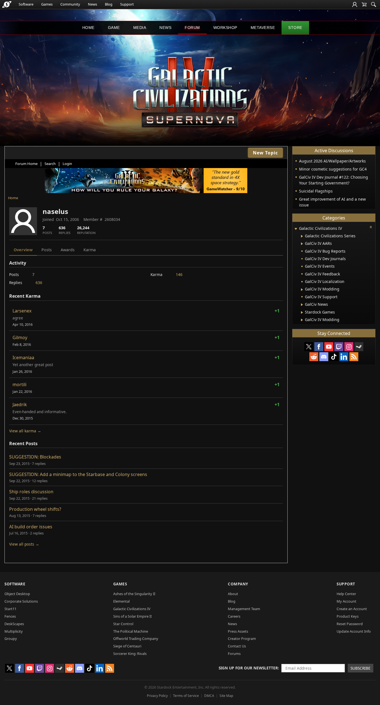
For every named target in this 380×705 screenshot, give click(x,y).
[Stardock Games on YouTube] (329, 347)
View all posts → (24, 544)
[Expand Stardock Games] (302, 312)
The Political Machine (130, 631)
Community (70, 4)
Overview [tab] (23, 249)
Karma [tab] (89, 249)
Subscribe (361, 668)
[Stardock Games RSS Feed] (354, 357)
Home (88, 27)
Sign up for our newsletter (248, 668)
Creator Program (242, 638)
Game (114, 27)
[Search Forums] (373, 4)
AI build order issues (30, 527)
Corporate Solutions (21, 601)
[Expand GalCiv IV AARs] (302, 243)
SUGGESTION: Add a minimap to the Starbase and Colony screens (78, 474)
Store (295, 27)
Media (139, 27)
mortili (19, 384)
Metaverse (263, 27)
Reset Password (350, 623)
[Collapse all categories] (370, 227)
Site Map (226, 695)
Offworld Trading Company (135, 638)
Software (26, 4)
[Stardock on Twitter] (309, 347)
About (233, 593)
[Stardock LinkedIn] (344, 357)
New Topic (265, 153)
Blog (108, 4)
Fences (10, 616)
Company (238, 583)
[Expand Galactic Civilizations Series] (302, 236)
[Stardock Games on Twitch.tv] (339, 347)
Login (67, 163)
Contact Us (237, 646)
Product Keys (348, 616)
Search (50, 163)
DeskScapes (14, 623)
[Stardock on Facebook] (319, 347)
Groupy (10, 638)
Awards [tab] (68, 249)
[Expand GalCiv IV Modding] (302, 289)
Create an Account (352, 608)
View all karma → (25, 430)
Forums (234, 653)
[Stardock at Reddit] (314, 357)
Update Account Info (354, 631)
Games (47, 4)
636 (39, 282)
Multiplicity (13, 631)
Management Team (244, 608)
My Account (346, 601)
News (92, 4)
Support (127, 4)
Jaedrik (20, 404)
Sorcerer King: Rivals (130, 653)
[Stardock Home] (6, 4)
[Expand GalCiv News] (302, 304)
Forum (192, 27)
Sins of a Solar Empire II (132, 616)
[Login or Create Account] (355, 4)
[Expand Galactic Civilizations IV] (295, 229)
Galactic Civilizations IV (131, 608)
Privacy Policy (157, 695)
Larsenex (22, 311)
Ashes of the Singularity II (134, 593)
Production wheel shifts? (35, 509)
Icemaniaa (23, 357)
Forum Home (26, 163)
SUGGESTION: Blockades (35, 457)
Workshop (225, 27)
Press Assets (238, 631)
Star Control (123, 623)
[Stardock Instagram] (349, 347)
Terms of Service (186, 695)
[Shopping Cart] (364, 4)
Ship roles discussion (31, 492)
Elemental (121, 601)
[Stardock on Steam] (359, 347)
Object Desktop (17, 593)
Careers (234, 616)
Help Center (346, 593)
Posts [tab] (46, 249)
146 (179, 274)
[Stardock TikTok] (334, 357)
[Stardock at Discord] (324, 357)
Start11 (10, 608)
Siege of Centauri (127, 646)
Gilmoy (20, 337)
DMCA (209, 695)
